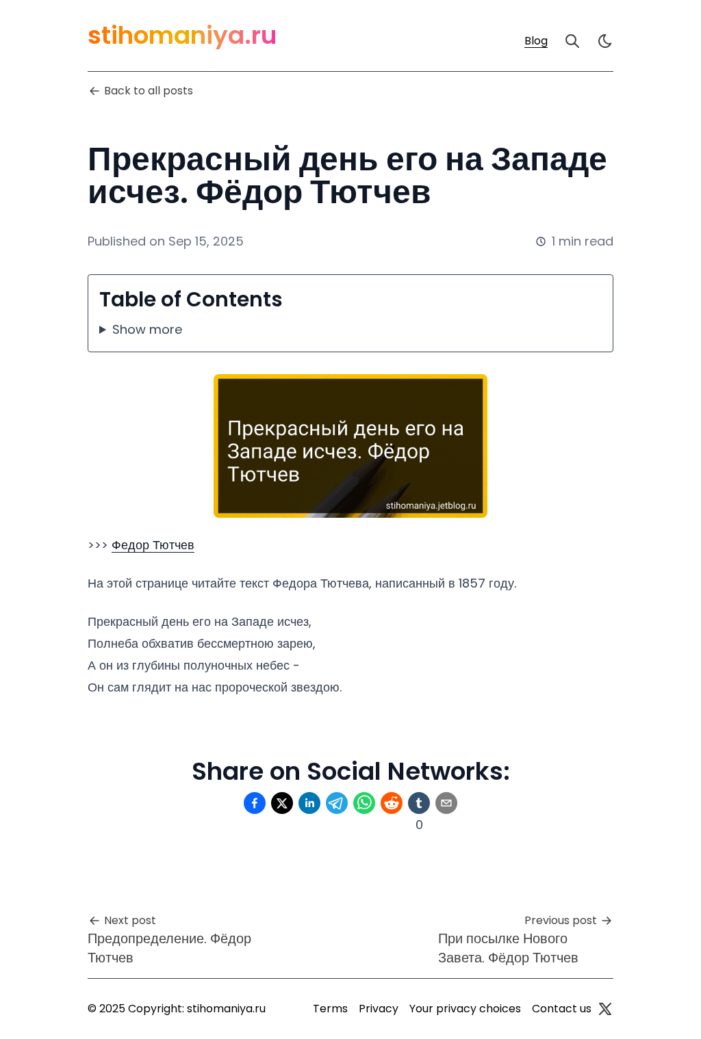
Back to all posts (148, 90)
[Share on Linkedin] (309, 803)
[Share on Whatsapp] (364, 803)
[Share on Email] (446, 803)
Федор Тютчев (153, 544)
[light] (605, 41)
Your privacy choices (465, 1008)
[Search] (572, 41)
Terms (330, 1008)
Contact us (561, 1008)
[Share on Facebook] (255, 803)
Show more (147, 329)
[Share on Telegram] (337, 803)
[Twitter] (605, 1009)
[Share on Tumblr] (419, 803)
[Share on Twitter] (282, 803)
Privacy (378, 1008)
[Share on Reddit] (392, 803)
